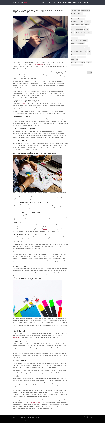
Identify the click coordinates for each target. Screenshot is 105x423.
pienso (72, 54)
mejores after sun (81, 35)
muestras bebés (80, 43)
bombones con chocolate (76, 13)
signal (87, 62)
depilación (87, 24)
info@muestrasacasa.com (26, 421)
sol (91, 62)
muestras (73, 43)
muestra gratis (74, 37)
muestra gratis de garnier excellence (79, 40)
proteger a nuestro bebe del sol (78, 62)
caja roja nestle (87, 21)
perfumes (87, 48)
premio (88, 54)
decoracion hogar (79, 24)
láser (85, 32)
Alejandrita (73, 10)
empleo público (35, 402)
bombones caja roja (85, 10)
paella (81, 46)
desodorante (82, 27)
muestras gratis (74, 46)
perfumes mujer (74, 51)
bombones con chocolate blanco (78, 16)
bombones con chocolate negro (78, 18)
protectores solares (81, 56)
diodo (72, 32)
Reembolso (86, 2)
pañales (85, 46)
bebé (79, 10)
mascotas (73, 35)
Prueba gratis (77, 2)
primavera (73, 56)
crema (72, 24)
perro (89, 51)
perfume (73, 48)
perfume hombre (80, 48)
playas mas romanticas (81, 54)
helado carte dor (78, 32)
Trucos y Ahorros (45, 2)
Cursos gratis (67, 2)
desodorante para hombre (77, 29)
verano (72, 65)
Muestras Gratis (56, 2)
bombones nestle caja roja (77, 21)
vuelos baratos (79, 65)
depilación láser (74, 27)
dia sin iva (86, 29)
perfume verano (83, 51)
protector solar (74, 59)
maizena (89, 32)
